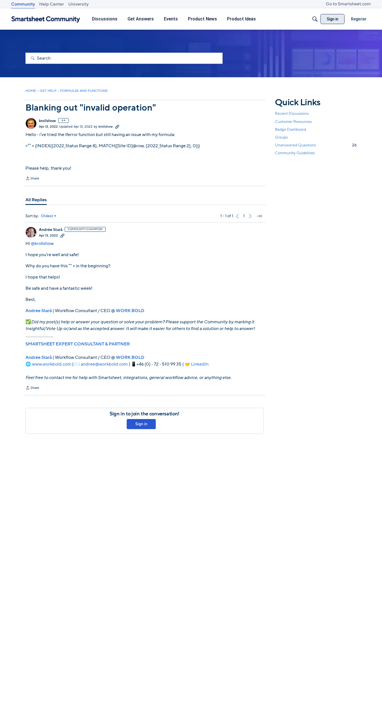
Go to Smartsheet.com (348, 4)
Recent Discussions (292, 113)
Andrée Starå (50, 229)
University (78, 4)
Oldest (47, 216)
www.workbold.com (51, 364)
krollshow (47, 120)
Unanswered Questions (316, 145)
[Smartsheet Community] (45, 19)
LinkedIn (200, 364)
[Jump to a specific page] (259, 216)
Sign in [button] (141, 424)
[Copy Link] (117, 126)
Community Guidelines (295, 153)
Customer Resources (293, 121)
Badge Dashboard (290, 129)
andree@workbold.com (104, 364)
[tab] (36, 200)
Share (32, 179)
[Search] (315, 19)
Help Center (51, 4)
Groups (281, 137)
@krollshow (42, 243)
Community (23, 4)
